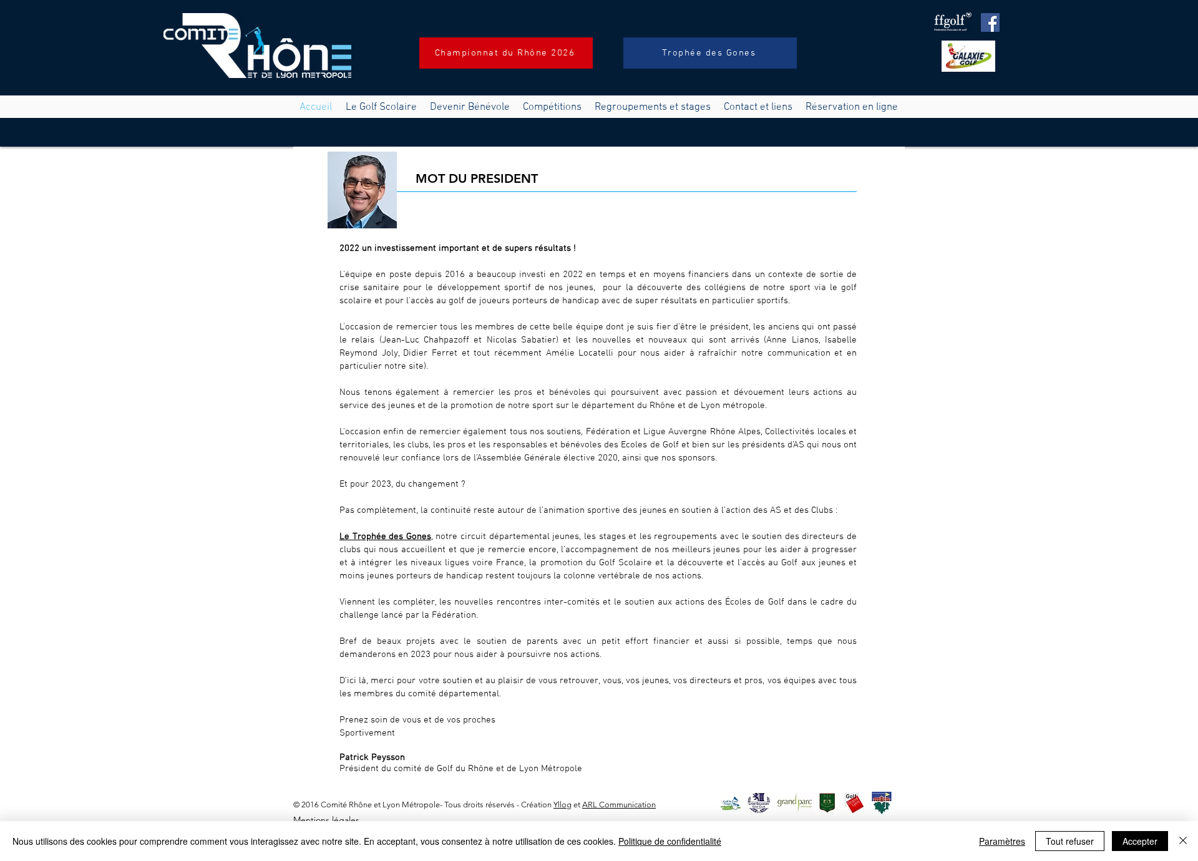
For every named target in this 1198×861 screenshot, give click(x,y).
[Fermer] (1183, 841)
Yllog (562, 804)
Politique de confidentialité (669, 841)
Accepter (1140, 841)
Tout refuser (1070, 841)
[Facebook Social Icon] (990, 22)
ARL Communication (619, 804)
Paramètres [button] (1002, 841)
